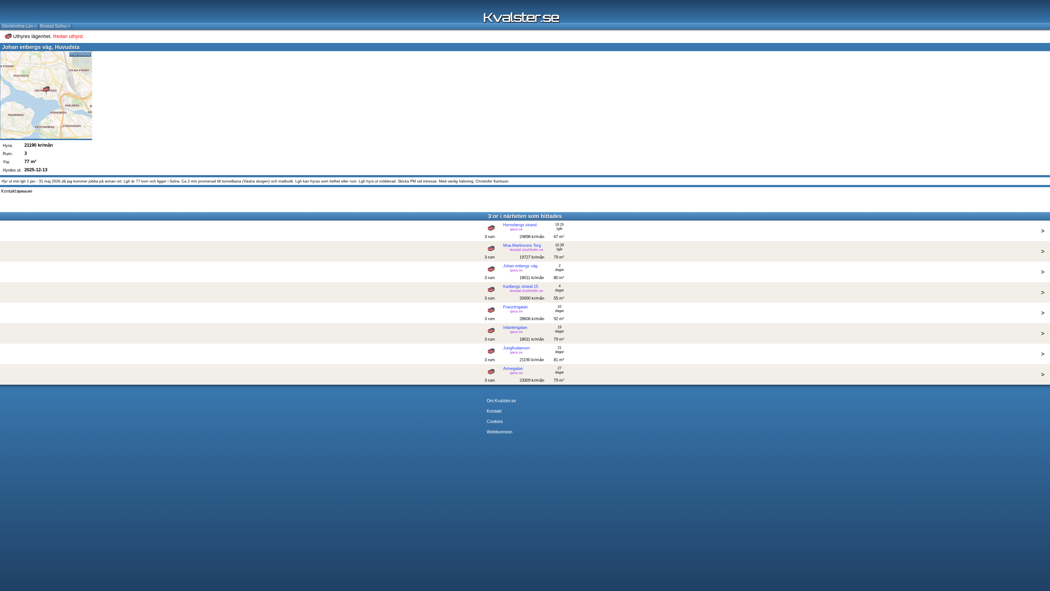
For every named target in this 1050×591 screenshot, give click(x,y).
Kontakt (494, 411)
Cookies (495, 421)
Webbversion (499, 432)
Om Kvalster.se (501, 400)
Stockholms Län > (19, 26)
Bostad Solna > (55, 26)
